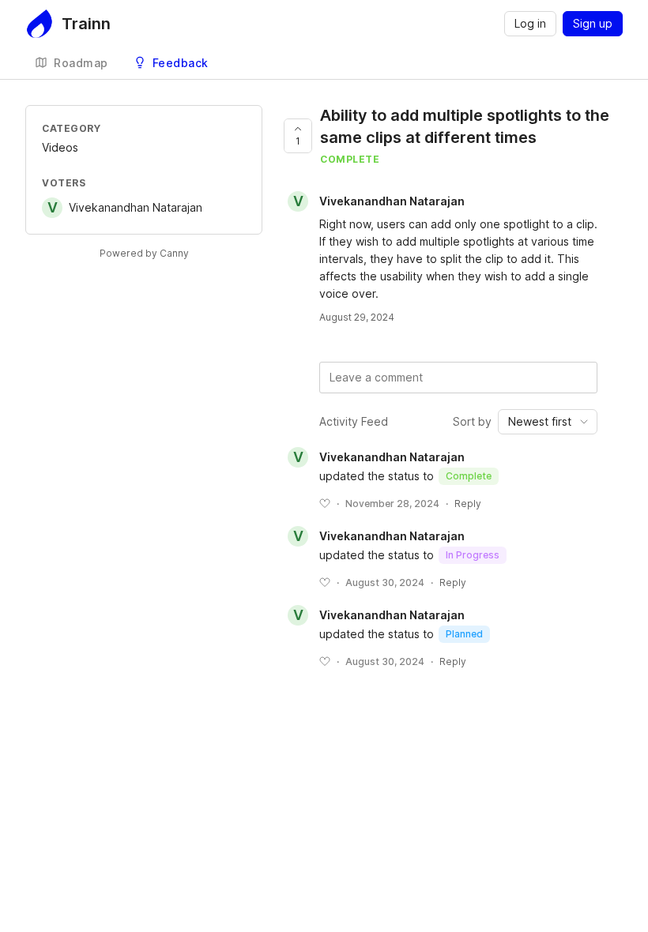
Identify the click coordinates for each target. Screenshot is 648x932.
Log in (530, 23)
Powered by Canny (144, 253)
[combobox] (547, 421)
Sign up (592, 23)
